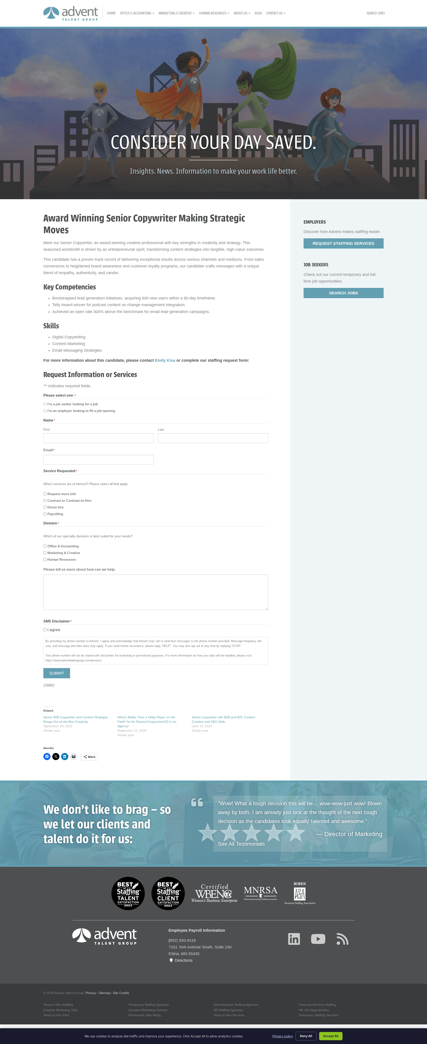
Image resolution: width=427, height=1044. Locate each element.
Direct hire (55, 507)
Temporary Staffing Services (318, 1015)
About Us (241, 13)
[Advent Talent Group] (73, 13)
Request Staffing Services (343, 243)
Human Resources (213, 13)
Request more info (61, 494)
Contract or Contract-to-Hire (69, 500)
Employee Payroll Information (197, 930)
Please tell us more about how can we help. (79, 569)
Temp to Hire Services (229, 1015)
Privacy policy (282, 1036)
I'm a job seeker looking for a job (72, 404)
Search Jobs (376, 13)
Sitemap (104, 993)
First (46, 429)
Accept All (330, 1036)
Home (111, 13)
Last (161, 429)
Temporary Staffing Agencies (149, 1004)
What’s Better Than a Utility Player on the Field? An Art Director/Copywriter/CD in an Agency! (146, 721)
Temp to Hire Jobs (56, 1015)
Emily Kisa (165, 360)
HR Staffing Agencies (228, 1010)
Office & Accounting (136, 13)
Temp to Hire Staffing (58, 1004)
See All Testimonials (241, 844)
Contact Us (274, 13)
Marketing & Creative (175, 13)
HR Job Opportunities (314, 1010)
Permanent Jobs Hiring (145, 1015)
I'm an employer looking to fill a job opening (81, 411)
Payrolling (55, 514)
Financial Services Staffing (317, 1004)
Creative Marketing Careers (148, 1010)
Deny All (306, 1036)
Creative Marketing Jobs (60, 1010)
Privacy (91, 993)
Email (48, 450)
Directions (183, 960)
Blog (258, 13)
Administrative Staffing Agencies (236, 1004)
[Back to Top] (401, 987)
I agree (53, 630)
